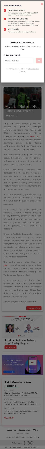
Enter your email (12, 55)
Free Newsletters (13, 5)
